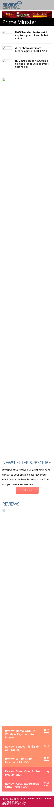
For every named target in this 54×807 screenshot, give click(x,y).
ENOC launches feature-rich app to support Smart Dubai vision (31, 35)
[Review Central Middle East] (12, 9)
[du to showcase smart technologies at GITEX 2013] (7, 49)
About (39, 798)
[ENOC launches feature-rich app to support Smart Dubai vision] (7, 34)
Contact (48, 798)
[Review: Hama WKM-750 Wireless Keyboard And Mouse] (27, 620)
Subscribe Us (29, 490)
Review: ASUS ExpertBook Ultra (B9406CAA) (22, 785)
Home (31, 798)
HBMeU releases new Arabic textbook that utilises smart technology (32, 63)
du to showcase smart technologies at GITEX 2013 (31, 49)
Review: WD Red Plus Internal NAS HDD (18, 760)
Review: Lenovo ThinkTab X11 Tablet (22, 748)
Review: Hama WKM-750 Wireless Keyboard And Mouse (21, 734)
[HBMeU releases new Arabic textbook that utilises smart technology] (7, 62)
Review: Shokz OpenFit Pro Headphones (22, 772)
